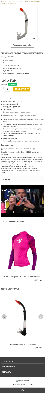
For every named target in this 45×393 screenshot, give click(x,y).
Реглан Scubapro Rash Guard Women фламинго (22, 277)
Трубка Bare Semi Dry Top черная (22, 344)
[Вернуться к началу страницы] (22, 390)
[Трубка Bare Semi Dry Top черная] (22, 318)
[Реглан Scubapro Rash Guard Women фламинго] (22, 251)
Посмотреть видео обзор (23, 45)
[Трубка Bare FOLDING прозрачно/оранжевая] (22, 24)
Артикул (4, 57)
